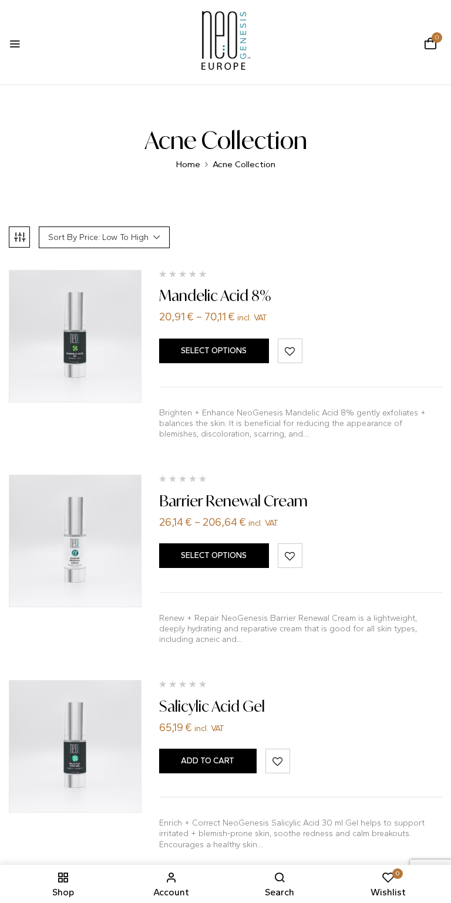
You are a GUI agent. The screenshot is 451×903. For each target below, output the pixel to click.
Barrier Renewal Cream (233, 501)
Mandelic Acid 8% (215, 295)
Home (188, 164)
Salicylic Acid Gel (212, 706)
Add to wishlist (290, 351)
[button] (430, 44)
